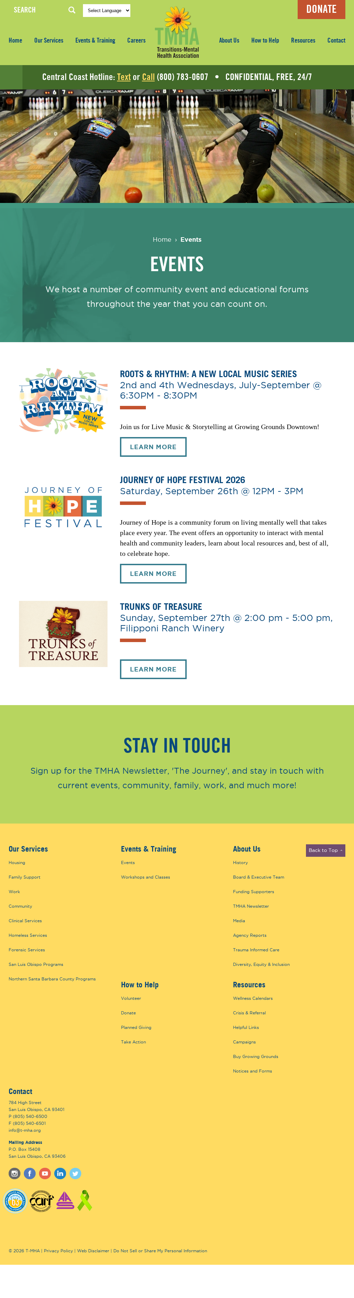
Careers (136, 40)
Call (148, 77)
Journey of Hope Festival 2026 (182, 479)
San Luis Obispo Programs (36, 964)
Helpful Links (246, 1027)
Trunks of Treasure (161, 606)
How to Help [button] (265, 40)
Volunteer (131, 998)
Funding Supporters (253, 891)
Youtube (45, 1173)
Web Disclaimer (93, 1250)
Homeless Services (28, 935)
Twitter (75, 1173)
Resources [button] (303, 40)
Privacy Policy (58, 1250)
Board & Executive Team (258, 877)
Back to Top (326, 850)
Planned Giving (136, 1027)
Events (191, 239)
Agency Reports (250, 935)
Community (20, 906)
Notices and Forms (252, 1071)
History (240, 862)
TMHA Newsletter (251, 906)
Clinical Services (25, 920)
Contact (336, 40)
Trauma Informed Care (256, 950)
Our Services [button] (48, 40)
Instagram (14, 1173)
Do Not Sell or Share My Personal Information (160, 1250)
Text (124, 77)
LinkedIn (60, 1173)
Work (14, 891)
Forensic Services (27, 950)
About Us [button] (229, 40)
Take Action (133, 1042)
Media (239, 920)
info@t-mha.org (25, 1130)
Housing (17, 862)
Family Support (24, 877)
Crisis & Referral (249, 1013)
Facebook (30, 1173)
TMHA (177, 31)
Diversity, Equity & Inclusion (261, 964)
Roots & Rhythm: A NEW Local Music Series (208, 373)
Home (15, 40)
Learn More (158, 450)
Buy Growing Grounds (255, 1056)
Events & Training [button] (95, 40)
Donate (321, 9)
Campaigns (244, 1042)
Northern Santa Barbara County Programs (52, 979)
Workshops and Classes (145, 877)
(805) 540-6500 (30, 1116)
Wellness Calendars (253, 998)
